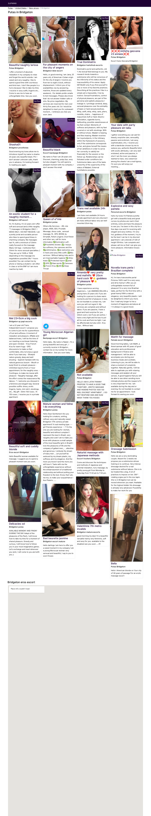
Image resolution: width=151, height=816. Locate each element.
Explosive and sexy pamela (122, 207)
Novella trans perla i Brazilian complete (122, 269)
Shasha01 (15, 144)
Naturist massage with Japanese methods (90, 454)
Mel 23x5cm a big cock (23, 318)
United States (21, 8)
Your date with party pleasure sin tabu (123, 126)
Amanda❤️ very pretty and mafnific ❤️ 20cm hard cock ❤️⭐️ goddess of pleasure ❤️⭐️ (92, 277)
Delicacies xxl (17, 523)
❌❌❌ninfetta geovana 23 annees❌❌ (125, 52)
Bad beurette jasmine (55, 538)
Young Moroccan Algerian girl (58, 333)
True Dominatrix (86, 62)
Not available (84, 374)
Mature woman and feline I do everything (58, 405)
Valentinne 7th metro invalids (89, 527)
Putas (10, 8)
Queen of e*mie (52, 219)
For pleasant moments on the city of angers (58, 66)
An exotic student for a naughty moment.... (22, 215)
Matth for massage (122, 336)
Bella (114, 563)
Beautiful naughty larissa (23, 64)
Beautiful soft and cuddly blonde (24, 448)
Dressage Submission (123, 448)
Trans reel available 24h (91, 208)
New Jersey (34, 8)
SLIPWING (12, 3)
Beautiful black (52, 149)
